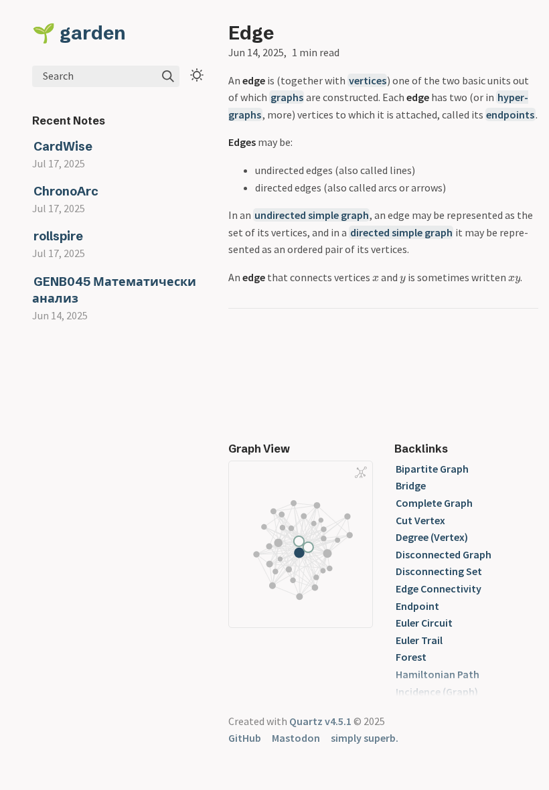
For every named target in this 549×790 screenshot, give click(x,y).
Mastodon (296, 737)
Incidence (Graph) (437, 691)
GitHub (244, 737)
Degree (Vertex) (432, 537)
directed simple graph (401, 232)
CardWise (62, 146)
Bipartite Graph (432, 468)
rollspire (58, 236)
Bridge (411, 485)
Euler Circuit (424, 622)
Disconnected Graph (443, 554)
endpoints (510, 114)
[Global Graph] (361, 473)
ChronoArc (65, 191)
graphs (286, 97)
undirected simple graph (311, 215)
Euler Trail (419, 640)
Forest (411, 656)
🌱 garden (79, 32)
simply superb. (364, 737)
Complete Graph (434, 502)
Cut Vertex (420, 520)
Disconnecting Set (439, 571)
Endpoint (417, 606)
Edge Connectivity (438, 588)
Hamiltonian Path (437, 674)
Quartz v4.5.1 (320, 721)
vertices (367, 80)
